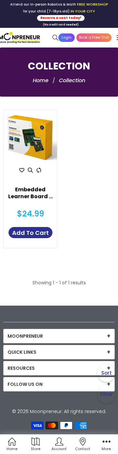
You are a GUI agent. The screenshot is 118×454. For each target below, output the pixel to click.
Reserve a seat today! (60, 17)
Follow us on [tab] (25, 384)
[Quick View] (30, 170)
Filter (106, 394)
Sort (106, 372)
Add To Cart (30, 233)
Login (66, 37)
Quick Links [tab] (22, 352)
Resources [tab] (21, 368)
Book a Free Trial (94, 37)
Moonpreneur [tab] (25, 336)
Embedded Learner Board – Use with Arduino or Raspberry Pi (30, 193)
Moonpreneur (46, 411)
